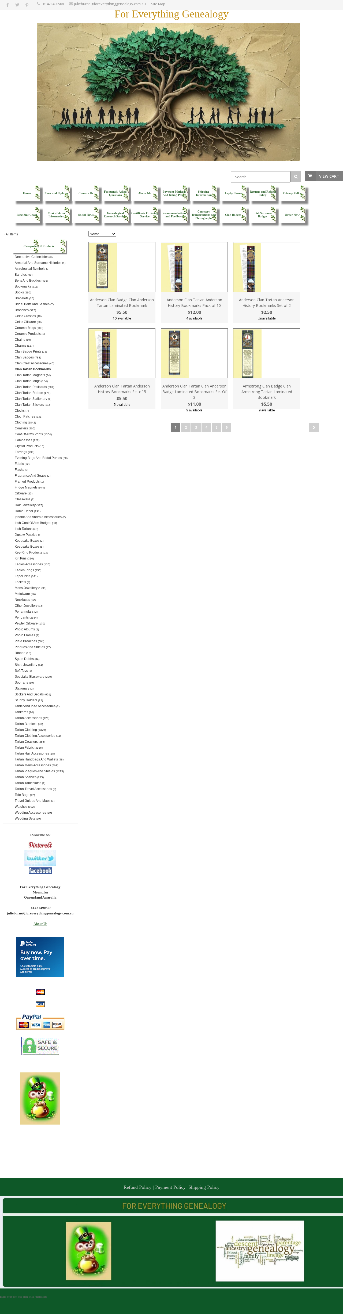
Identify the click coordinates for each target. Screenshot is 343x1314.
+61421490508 (52, 3)
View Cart (329, 176)
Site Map (158, 3)
